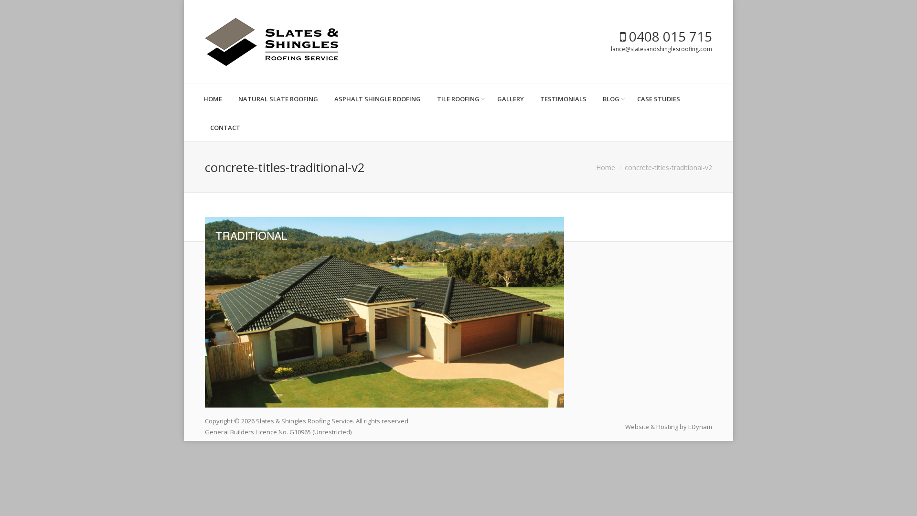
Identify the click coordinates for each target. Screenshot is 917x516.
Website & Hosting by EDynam (668, 426)
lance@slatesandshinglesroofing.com (661, 49)
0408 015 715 (669, 36)
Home (605, 167)
